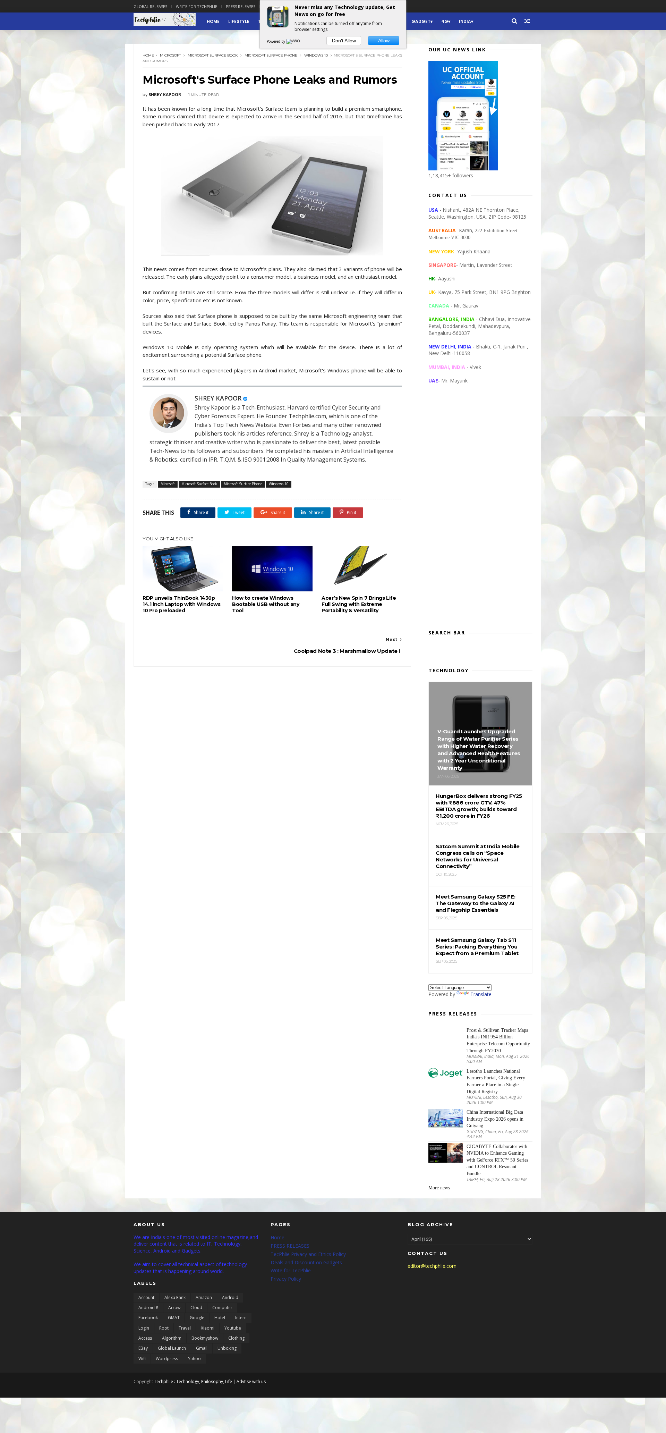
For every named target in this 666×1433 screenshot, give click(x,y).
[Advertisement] (480, 512)
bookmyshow (204, 1338)
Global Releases (150, 6)
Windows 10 (316, 55)
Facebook (148, 1318)
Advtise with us (251, 1381)
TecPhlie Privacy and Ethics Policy (308, 1254)
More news (439, 1187)
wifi (142, 1359)
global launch (172, 1348)
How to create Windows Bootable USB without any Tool (265, 604)
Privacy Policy (286, 1278)
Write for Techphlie (196, 6)
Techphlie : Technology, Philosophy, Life (193, 1381)
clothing (236, 1338)
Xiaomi (207, 1328)
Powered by (276, 41)
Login (143, 1328)
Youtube (232, 1328)
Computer (222, 1307)
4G (444, 21)
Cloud (196, 1307)
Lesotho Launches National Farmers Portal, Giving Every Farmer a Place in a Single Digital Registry (496, 1081)
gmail (201, 1348)
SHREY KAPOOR (218, 398)
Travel (185, 1328)
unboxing (227, 1348)
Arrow (174, 1307)
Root (164, 1328)
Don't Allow (344, 40)
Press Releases (240, 6)
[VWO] (293, 41)
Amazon (204, 1297)
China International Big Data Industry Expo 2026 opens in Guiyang (495, 1119)
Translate (481, 994)
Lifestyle (238, 21)
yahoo (194, 1359)
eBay (143, 1348)
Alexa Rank (175, 1297)
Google (197, 1318)
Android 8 (148, 1307)
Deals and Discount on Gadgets (306, 1262)
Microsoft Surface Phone (271, 55)
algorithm (171, 1338)
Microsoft (170, 55)
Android (230, 1297)
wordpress (167, 1359)
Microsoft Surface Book (213, 55)
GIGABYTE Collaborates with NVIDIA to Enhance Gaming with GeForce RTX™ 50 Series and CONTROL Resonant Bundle (497, 1160)
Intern (241, 1318)
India (465, 21)
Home (213, 21)
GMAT (174, 1318)
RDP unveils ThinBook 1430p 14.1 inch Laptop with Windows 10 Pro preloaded (181, 604)
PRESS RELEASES (290, 1245)
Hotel (219, 1318)
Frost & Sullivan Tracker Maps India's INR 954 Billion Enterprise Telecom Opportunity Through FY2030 (498, 1040)
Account (146, 1297)
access (145, 1338)
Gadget (420, 21)
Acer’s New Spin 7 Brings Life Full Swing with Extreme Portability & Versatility (359, 604)
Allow (384, 40)
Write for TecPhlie (291, 1270)
